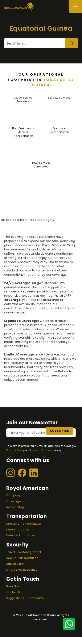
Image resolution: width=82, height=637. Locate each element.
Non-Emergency (18, 529)
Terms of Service (42, 450)
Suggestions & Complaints (25, 598)
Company (13, 495)
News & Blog (15, 507)
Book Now (13, 586)
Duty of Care (15, 564)
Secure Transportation (22, 558)
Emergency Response (21, 569)
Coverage (13, 501)
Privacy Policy (15, 450)
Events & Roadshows (20, 535)
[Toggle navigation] (75, 6)
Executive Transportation (23, 523)
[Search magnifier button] (71, 43)
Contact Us (14, 592)
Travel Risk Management (23, 552)
